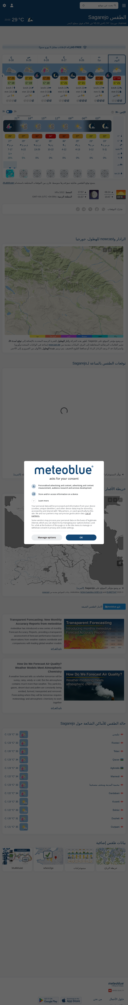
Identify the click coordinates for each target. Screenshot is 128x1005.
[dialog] (64, 502)
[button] (64, 501)
